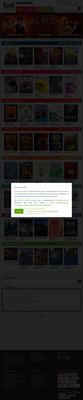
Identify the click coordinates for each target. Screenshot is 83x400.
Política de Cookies (61, 203)
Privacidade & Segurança (43, 205)
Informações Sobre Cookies (23, 205)
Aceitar (19, 211)
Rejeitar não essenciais (34, 211)
